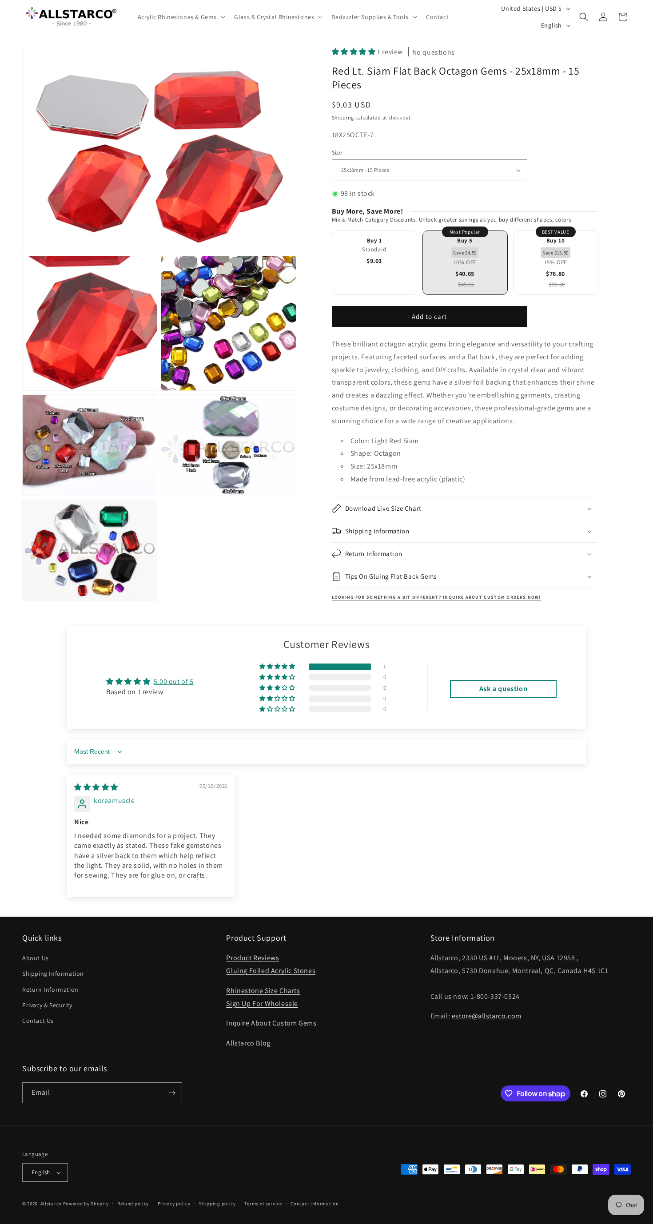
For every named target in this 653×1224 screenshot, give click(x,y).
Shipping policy (217, 1203)
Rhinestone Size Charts (263, 990)
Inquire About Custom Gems (271, 1023)
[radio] (374, 262)
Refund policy (133, 1203)
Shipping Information (53, 974)
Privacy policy (174, 1203)
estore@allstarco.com (487, 1016)
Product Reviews (252, 957)
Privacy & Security (47, 1005)
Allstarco (51, 1203)
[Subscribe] (172, 1092)
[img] (96, 787)
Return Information (50, 990)
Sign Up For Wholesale (262, 1003)
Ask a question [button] (503, 688)
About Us (35, 958)
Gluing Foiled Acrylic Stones (270, 970)
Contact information (314, 1203)
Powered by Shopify (86, 1203)
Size (337, 152)
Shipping (343, 117)
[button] (180, 17)
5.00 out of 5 (174, 681)
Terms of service (263, 1203)
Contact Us (38, 1021)
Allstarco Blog (248, 1043)
